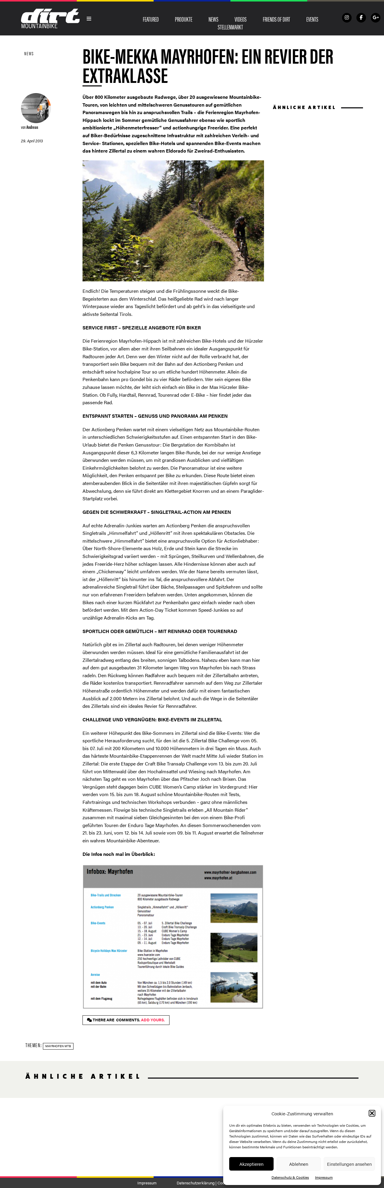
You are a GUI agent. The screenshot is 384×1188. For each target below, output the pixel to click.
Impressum (324, 1177)
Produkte (183, 19)
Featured (151, 19)
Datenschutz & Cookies (290, 1177)
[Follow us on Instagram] (347, 18)
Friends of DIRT (276, 19)
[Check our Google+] (375, 18)
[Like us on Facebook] (361, 18)
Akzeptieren (251, 1164)
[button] (372, 1113)
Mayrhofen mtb (58, 1046)
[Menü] (89, 18)
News (213, 19)
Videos (241, 19)
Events (312, 19)
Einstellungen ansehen (349, 1164)
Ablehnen (298, 1164)
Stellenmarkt (230, 27)
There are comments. (128, 1020)
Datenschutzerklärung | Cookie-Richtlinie (212, 1183)
